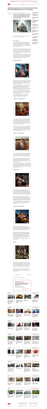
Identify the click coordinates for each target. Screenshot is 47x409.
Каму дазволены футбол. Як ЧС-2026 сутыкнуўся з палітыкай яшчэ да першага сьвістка (35, 396)
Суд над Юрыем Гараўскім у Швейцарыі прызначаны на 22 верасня (35, 28)
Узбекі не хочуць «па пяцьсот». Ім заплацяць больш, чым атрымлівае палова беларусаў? (35, 329)
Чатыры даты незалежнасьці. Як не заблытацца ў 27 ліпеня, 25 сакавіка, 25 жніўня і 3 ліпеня (35, 369)
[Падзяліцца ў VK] (11, 13)
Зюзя (16, 277)
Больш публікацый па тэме (35, 307)
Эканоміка (9, 334)
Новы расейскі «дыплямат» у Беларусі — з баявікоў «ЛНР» (27, 315)
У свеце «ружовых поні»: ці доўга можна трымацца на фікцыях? (19, 342)
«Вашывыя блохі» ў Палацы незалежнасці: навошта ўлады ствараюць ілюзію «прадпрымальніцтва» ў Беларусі (35, 21)
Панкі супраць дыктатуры (19, 368)
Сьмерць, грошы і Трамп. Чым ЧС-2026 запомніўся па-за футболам (11, 396)
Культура (14, 12)
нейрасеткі (19, 277)
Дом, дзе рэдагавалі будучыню (26, 300)
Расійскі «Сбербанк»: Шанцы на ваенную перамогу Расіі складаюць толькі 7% (35, 37)
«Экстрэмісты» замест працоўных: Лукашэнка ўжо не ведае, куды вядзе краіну (35, 342)
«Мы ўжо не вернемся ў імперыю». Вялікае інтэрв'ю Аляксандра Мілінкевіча (11, 315)
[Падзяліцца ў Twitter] (10, 13)
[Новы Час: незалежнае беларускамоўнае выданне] (10, 4)
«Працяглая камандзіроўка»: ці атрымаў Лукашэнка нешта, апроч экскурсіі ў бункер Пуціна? (35, 315)
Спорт (9, 388)
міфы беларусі (22, 277)
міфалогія (14, 277)
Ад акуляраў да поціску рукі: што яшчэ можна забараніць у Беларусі (35, 356)
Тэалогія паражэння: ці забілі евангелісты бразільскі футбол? (19, 396)
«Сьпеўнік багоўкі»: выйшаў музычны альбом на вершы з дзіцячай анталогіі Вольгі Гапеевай (19, 301)
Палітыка (9, 307)
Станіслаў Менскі (23, 12)
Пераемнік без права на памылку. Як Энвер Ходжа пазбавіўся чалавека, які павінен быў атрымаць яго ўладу (27, 370)
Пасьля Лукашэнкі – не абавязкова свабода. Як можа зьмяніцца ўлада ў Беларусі (19, 315)
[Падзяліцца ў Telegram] (9, 13)
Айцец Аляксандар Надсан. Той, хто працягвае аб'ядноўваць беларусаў (19, 384)
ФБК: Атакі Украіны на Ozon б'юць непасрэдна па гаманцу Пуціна (35, 18)
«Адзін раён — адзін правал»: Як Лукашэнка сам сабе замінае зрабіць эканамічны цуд (27, 342)
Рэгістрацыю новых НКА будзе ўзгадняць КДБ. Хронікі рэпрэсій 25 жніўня (35, 43)
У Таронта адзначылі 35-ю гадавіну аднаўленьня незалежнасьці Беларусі (35, 40)
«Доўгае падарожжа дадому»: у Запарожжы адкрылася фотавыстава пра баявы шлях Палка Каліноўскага (11, 302)
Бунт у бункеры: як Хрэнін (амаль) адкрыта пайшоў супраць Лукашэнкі (27, 329)
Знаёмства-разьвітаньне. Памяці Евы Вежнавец (35, 383)
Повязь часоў (10, 361)
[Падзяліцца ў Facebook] (8, 13)
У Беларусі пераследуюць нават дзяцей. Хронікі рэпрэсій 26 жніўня (35, 34)
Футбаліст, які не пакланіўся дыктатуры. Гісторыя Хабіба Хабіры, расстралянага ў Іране (27, 396)
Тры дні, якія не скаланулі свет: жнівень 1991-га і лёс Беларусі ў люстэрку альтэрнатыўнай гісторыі (11, 369)
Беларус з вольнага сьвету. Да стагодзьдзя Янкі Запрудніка (11, 384)
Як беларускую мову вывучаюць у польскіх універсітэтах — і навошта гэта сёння (27, 356)
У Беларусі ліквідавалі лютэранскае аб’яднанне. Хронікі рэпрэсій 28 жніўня (35, 15)
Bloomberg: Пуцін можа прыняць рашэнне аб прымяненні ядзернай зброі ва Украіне (35, 31)
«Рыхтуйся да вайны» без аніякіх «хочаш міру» (11, 328)
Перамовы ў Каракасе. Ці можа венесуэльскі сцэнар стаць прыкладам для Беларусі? (19, 356)
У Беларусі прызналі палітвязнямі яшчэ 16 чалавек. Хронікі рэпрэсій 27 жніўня (35, 25)
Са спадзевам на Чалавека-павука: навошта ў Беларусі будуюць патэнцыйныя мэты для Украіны (19, 329)
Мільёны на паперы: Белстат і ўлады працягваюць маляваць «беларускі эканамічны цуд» (11, 342)
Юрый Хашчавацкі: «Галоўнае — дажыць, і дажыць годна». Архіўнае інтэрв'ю (27, 384)
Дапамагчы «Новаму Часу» (25, 288)
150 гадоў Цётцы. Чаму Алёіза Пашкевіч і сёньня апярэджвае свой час (35, 301)
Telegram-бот (20, 406)
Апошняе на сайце (35, 12)
